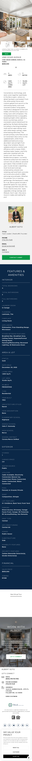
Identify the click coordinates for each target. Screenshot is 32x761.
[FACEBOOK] (18, 725)
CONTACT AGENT (16, 257)
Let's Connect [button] (16, 656)
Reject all (16, 747)
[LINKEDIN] (27, 725)
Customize (16, 752)
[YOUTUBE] (13, 725)
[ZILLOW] (5, 725)
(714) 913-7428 (7, 240)
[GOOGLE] (22, 725)
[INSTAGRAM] (9, 725)
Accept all (16, 756)
